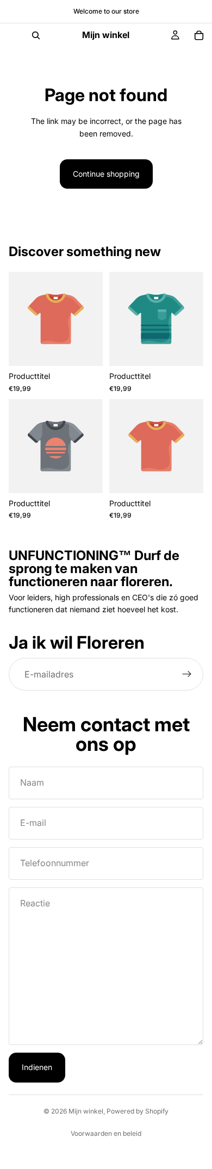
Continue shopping (106, 173)
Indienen (37, 1067)
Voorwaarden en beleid (106, 1133)
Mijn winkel (85, 1111)
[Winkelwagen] (199, 35)
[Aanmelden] (187, 674)
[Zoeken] (36, 35)
